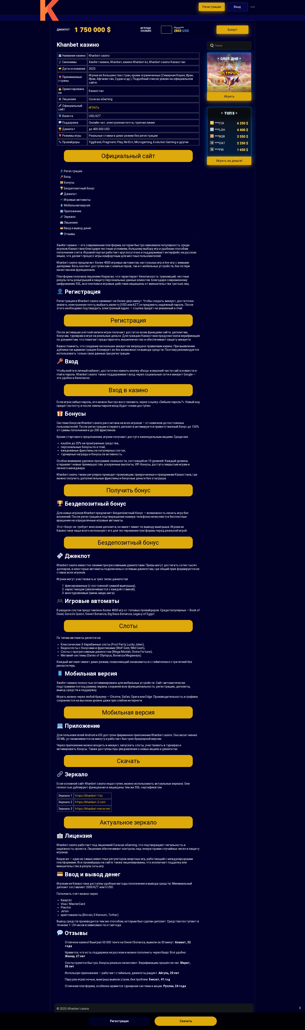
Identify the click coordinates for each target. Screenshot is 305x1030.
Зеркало (69, 216)
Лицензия (70, 222)
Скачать (128, 761)
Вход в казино (128, 390)
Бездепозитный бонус (79, 188)
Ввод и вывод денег (77, 228)
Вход (67, 176)
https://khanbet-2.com (90, 802)
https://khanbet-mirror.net (92, 808)
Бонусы (68, 182)
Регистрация (72, 171)
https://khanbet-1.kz (89, 795)
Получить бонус (128, 490)
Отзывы (69, 234)
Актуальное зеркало (128, 822)
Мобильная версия (76, 205)
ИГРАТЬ (94, 107)
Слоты (128, 625)
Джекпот (70, 194)
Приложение (72, 211)
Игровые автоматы (76, 199)
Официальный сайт (128, 155)
